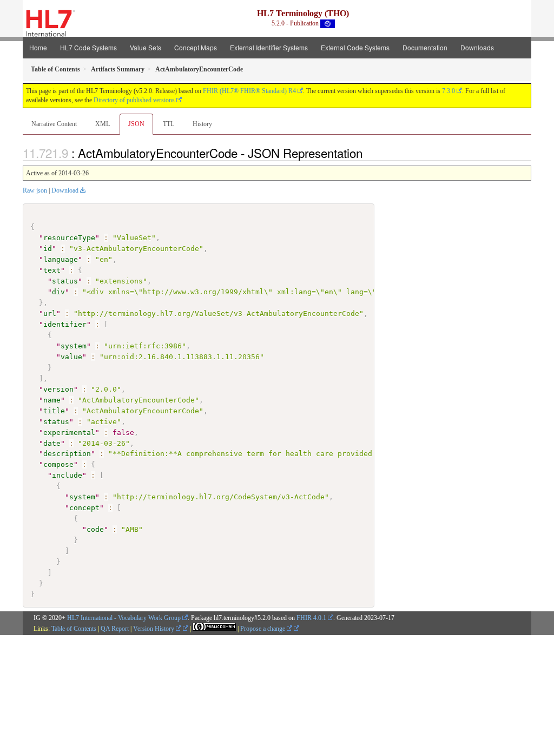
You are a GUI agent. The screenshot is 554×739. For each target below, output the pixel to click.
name (52, 400)
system (74, 346)
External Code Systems (355, 47)
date (52, 443)
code (95, 529)
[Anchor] (368, 153)
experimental (69, 432)
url (49, 313)
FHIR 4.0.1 (311, 618)
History (202, 124)
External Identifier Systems (269, 47)
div (58, 292)
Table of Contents (73, 628)
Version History (154, 628)
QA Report (115, 628)
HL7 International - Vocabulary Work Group (124, 618)
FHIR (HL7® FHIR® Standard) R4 (249, 91)
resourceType (69, 238)
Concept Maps (195, 47)
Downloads (477, 47)
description (67, 454)
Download (64, 190)
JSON (136, 124)
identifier (65, 324)
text (52, 270)
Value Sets (145, 47)
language (60, 259)
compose (58, 464)
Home (38, 47)
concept (84, 508)
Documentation (425, 47)
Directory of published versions (134, 100)
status (65, 281)
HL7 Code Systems (88, 47)
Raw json (35, 190)
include (67, 475)
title (54, 411)
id (47, 249)
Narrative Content (54, 124)
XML (102, 124)
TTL (168, 124)
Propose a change (263, 628)
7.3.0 (448, 91)
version (58, 389)
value (71, 357)
